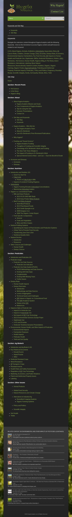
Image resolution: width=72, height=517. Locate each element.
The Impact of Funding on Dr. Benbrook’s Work (32, 153)
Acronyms (17, 162)
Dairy (37, 53)
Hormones (11, 61)
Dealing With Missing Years (26, 276)
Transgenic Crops (17, 364)
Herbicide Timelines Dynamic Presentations (28, 325)
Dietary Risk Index (20, 286)
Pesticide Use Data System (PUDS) (26, 267)
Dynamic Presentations (24, 111)
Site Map (14, 33)
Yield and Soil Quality (21, 339)
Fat (34, 56)
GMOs (36, 58)
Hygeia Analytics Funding (25, 143)
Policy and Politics (40, 70)
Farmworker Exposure (21, 332)
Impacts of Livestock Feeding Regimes (26, 182)
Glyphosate (29, 58)
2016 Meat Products (23, 204)
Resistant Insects (16, 366)
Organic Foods (19, 68)
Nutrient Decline (16, 237)
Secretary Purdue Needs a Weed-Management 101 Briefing (28, 447)
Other (15, 357)
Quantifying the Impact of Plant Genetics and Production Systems (35, 228)
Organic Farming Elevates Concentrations (31, 187)
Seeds (27, 73)
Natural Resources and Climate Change (27, 393)
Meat (33, 63)
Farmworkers (28, 56)
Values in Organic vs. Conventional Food (32, 298)
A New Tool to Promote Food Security (26, 230)
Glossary (17, 164)
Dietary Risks (50, 53)
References (20, 305)
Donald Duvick (19, 352)
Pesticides (29, 70)
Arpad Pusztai (18, 354)
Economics (60, 53)
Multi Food (22, 201)
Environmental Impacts (15, 56)
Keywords (14, 30)
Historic (56, 58)
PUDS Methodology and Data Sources (29, 269)
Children (20, 53)
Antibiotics (31, 51)
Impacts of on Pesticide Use (21, 308)
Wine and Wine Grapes (24, 223)
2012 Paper (28, 317)
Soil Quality (34, 73)
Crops (19, 359)
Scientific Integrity (18, 73)
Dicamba (43, 53)
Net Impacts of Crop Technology (25, 315)
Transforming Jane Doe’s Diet (23, 232)
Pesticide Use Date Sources (23, 262)
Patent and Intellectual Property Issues (23, 376)
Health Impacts (19, 334)
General (19, 218)
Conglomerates (22, 274)
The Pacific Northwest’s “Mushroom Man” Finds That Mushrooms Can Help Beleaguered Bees (37, 474)
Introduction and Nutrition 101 (20, 172)
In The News (49, 61)
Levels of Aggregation (24, 293)
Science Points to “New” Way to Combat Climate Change (27, 468)
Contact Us (20, 113)
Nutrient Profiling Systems (19, 225)
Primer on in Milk (26, 179)
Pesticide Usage (16, 260)
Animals (24, 51)
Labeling (28, 63)
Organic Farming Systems (25, 401)
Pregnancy (51, 70)
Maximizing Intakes (24, 189)
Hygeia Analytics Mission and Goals (29, 104)
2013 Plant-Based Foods (25, 206)
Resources (17, 242)
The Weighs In (27, 151)
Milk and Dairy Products (22, 194)
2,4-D (9, 51)
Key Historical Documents (19, 350)
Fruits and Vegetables (24, 220)
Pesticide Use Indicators (25, 264)
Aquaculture (48, 51)
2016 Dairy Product (28, 199)
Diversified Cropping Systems (26, 399)
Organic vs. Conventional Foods (21, 191)
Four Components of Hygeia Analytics (29, 106)
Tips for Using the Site (24, 109)
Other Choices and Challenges (21, 244)
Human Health (29, 61)
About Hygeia (16, 51)
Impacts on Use (23, 313)
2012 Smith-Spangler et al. (25, 208)
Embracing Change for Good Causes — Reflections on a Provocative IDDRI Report (34, 461)
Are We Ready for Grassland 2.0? (21, 434)
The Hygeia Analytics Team (26, 128)
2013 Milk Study (26, 196)
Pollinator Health (19, 337)
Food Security (40, 56)
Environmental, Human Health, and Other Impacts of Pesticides (31, 327)
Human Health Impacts (21, 284)
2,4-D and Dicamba (20, 322)
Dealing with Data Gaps (25, 272)
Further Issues (21, 279)
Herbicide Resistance (46, 58)
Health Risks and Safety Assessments (23, 369)
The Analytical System (26, 301)
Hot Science (20, 61)
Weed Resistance (16, 362)
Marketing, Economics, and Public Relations (25, 374)
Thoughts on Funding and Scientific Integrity (31, 146)
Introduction (17, 240)
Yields (13, 415)
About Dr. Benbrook (23, 131)
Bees (55, 51)
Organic (47, 65)
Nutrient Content (31, 65)
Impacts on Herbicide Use (22, 310)
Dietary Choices (19, 249)
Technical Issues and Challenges (28, 296)
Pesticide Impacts (20, 70)
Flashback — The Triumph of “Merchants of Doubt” (25, 454)
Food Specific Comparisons (23, 216)
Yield (50, 73)
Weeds (41, 73)
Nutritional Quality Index (22, 235)
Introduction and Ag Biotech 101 (21, 347)
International (20, 63)
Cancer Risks (12, 53)
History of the (22, 303)
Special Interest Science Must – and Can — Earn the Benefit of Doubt (40, 156)
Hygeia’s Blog (39, 61)
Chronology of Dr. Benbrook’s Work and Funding (33, 148)
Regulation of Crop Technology (22, 371)
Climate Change (29, 53)
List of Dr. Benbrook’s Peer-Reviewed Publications (33, 133)
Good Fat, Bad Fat (20, 175)
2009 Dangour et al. (23, 211)
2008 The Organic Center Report (27, 213)
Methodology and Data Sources (27, 291)
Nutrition (41, 65)
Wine (45, 73)
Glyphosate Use (19, 320)
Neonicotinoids (21, 65)
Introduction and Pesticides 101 (21, 257)
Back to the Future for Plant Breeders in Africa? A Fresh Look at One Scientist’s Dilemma (35, 441)
